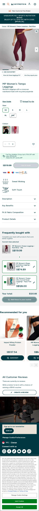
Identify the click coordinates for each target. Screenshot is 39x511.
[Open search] (8, 4)
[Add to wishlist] (33, 144)
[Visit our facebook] (9, 451)
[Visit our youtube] (19, 451)
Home (4, 26)
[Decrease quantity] (5, 144)
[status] (9, 144)
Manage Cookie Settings (19, 495)
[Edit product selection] (34, 267)
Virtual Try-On (28, 101)
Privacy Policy (12, 491)
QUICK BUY (14, 358)
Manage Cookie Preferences (13, 437)
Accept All (19, 507)
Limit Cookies (19, 501)
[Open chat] (29, 451)
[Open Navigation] (4, 4)
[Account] (29, 4)
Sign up (9, 431)
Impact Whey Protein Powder (12, 344)
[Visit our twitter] (24, 451)
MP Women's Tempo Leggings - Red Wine (21, 26)
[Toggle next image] (36, 49)
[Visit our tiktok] (14, 451)
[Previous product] (32, 365)
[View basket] (35, 4)
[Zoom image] (36, 31)
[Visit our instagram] (4, 451)
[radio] (5, 110)
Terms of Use (23, 491)
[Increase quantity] (13, 144)
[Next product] (36, 365)
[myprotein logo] (18, 4)
